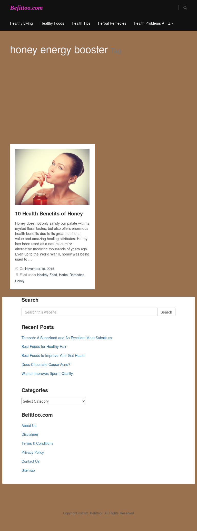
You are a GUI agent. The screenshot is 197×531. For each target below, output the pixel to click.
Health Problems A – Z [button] (153, 23)
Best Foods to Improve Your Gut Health (53, 355)
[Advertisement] (98, 105)
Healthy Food (47, 274)
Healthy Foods (52, 23)
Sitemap (28, 470)
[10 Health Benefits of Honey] (52, 177)
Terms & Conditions (37, 443)
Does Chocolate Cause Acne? (46, 364)
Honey (20, 280)
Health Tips (81, 23)
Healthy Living (21, 23)
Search (166, 312)
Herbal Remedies (112, 23)
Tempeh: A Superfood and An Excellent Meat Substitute (67, 337)
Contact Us (31, 461)
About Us (29, 425)
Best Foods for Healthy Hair (44, 346)
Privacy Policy (33, 452)
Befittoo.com (26, 7)
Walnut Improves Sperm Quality (47, 373)
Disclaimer (30, 434)
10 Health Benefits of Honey (49, 213)
